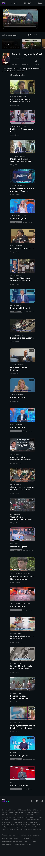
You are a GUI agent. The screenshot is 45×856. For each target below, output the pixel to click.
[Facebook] (31, 801)
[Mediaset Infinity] (4, 3)
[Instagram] (37, 801)
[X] (42, 801)
